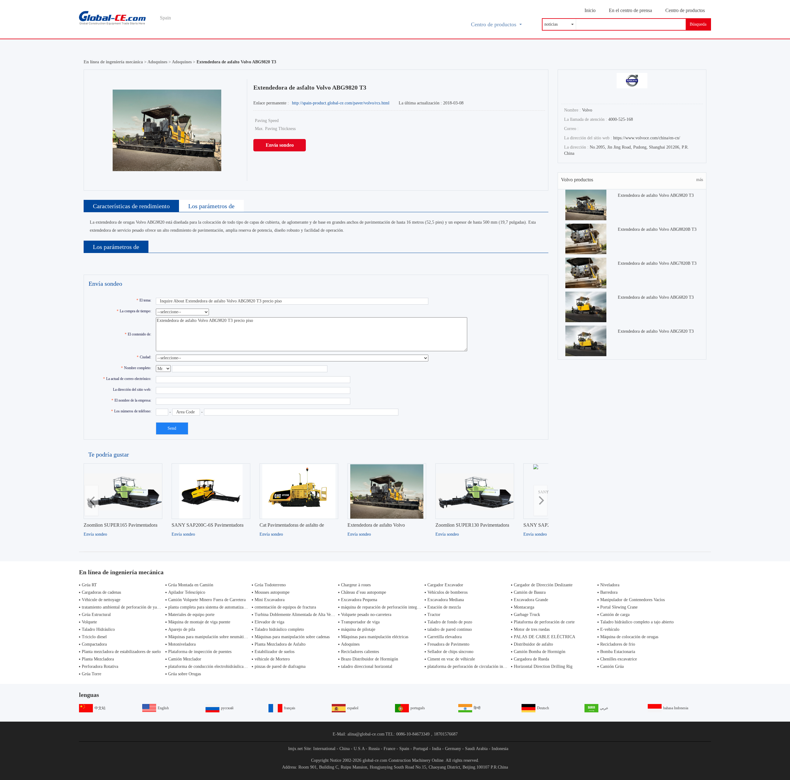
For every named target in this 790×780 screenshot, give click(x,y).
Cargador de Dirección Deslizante (543, 585)
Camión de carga (615, 614)
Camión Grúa (612, 666)
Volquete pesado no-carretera (366, 614)
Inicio (590, 10)
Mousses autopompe (272, 592)
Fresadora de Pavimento (448, 644)
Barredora (608, 592)
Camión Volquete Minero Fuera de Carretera (207, 599)
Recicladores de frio (617, 644)
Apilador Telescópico (186, 592)
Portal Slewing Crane (619, 607)
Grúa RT (89, 585)
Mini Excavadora (270, 599)
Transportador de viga (360, 622)
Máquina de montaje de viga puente (199, 622)
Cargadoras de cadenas (101, 592)
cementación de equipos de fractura (285, 607)
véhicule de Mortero (272, 659)
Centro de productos (685, 10)
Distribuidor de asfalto (533, 644)
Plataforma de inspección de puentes (199, 651)
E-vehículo (609, 629)
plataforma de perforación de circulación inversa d (471, 666)
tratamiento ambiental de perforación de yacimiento (127, 607)
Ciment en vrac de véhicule (451, 659)
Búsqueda (698, 24)
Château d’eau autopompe (363, 592)
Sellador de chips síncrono (450, 651)
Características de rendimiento (131, 206)
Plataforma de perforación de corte (544, 622)
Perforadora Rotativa (100, 666)
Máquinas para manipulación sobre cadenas (292, 637)
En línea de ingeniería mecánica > (116, 62)
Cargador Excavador (445, 585)
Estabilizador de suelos (274, 651)
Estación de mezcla (444, 607)
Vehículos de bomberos (447, 592)
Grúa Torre (91, 674)
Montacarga (524, 607)
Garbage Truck (527, 614)
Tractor (433, 614)
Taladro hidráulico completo (279, 629)
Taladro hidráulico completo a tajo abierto (637, 622)
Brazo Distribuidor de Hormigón (369, 659)
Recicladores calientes (360, 651)
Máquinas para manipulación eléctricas (374, 637)
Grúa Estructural (96, 614)
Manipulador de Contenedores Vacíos (632, 599)
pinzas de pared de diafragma (280, 666)
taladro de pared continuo (449, 629)
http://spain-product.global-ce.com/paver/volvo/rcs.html (340, 103)
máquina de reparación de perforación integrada (382, 607)
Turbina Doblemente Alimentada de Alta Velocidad (299, 614)
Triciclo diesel (94, 637)
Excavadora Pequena (359, 599)
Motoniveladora (182, 644)
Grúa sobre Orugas (184, 674)
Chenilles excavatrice (618, 659)
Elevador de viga (269, 622)
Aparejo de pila (181, 629)
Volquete (89, 622)
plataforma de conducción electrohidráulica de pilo (212, 666)
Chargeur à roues (356, 585)
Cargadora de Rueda (531, 659)
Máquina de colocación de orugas (629, 637)
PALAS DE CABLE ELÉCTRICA (544, 637)
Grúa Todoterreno (270, 585)
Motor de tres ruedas (532, 629)
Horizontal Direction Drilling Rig (543, 666)
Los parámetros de (211, 206)
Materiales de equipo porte (191, 614)
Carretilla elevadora (444, 637)
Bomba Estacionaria (617, 651)
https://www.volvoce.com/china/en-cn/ (646, 138)
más (699, 179)
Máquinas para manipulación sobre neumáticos (208, 637)
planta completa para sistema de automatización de (212, 607)
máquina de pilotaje (358, 629)
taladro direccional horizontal (366, 666)
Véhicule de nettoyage (101, 599)
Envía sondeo (280, 145)
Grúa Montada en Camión (190, 585)
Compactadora (94, 644)
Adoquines (350, 644)
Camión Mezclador (184, 659)
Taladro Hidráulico (98, 629)
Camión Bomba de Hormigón (539, 651)
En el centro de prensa (630, 10)
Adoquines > (160, 62)
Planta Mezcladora (98, 659)
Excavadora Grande (531, 599)
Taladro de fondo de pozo (449, 622)
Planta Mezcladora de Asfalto (280, 644)
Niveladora (609, 585)
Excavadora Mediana (445, 599)
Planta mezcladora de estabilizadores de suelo (121, 651)
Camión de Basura (530, 592)
